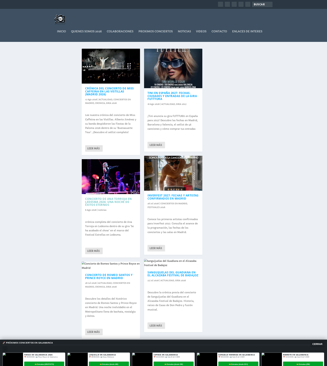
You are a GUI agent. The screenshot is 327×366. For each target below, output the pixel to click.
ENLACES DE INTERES (247, 31)
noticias (184, 31)
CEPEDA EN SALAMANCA (166, 354)
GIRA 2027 (181, 104)
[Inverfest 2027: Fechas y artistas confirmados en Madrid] (173, 173)
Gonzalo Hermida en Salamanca (236, 354)
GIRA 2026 (111, 103)
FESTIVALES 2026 (156, 207)
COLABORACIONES (120, 31)
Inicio (61, 31)
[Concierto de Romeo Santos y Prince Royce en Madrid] (111, 266)
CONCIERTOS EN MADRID (173, 203)
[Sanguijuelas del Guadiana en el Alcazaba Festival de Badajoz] (173, 263)
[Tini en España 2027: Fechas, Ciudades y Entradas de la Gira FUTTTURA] (173, 68)
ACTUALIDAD (105, 99)
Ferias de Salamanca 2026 (38, 354)
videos (201, 31)
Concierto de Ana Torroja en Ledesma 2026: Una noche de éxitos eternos (108, 202)
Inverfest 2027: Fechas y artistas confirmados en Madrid (173, 197)
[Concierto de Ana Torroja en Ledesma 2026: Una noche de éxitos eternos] (111, 176)
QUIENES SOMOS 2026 (86, 31)
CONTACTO (219, 31)
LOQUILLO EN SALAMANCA (102, 354)
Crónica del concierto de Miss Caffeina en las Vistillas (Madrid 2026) (109, 91)
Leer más (93, 148)
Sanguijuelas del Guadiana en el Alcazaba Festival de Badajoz (172, 273)
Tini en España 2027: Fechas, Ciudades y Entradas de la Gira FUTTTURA (172, 96)
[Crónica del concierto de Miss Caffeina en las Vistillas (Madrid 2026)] (111, 66)
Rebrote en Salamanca (295, 354)
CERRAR (317, 344)
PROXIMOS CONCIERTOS (155, 31)
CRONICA (100, 103)
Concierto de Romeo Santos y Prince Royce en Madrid (109, 276)
